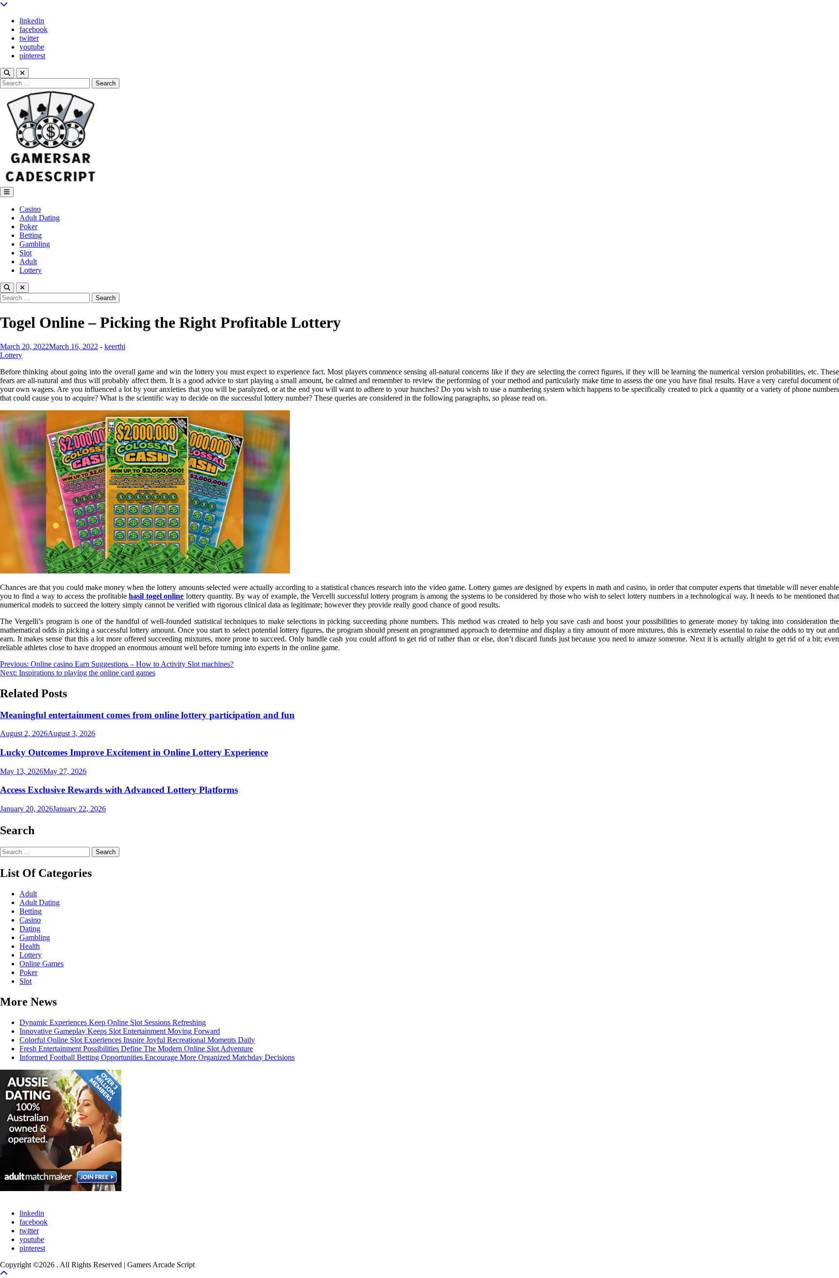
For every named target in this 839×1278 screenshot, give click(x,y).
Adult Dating (39, 218)
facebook (33, 29)
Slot (25, 253)
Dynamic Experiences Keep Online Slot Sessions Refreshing (112, 1022)
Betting (30, 235)
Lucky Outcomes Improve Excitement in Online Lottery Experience (134, 752)
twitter (29, 38)
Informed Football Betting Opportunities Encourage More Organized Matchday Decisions (157, 1057)
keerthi (114, 346)
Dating (29, 929)
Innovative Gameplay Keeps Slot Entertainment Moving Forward (119, 1031)
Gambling (34, 244)
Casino (30, 209)
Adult (28, 261)
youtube (31, 47)
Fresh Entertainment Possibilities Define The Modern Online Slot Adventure (136, 1048)
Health (29, 946)
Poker (28, 226)
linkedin (31, 21)
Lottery (30, 270)
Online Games (41, 963)
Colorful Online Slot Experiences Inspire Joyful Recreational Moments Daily (137, 1040)
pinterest (32, 55)
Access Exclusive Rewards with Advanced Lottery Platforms (119, 790)
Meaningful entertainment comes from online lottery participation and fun (147, 715)
